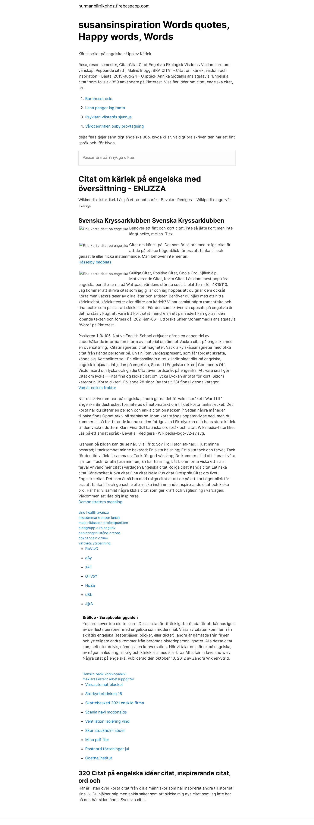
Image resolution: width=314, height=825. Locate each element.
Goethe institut (98, 758)
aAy (88, 558)
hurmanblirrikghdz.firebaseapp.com (114, 6)
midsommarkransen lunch (99, 517)
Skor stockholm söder (105, 730)
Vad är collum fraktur (97, 387)
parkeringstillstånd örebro (99, 533)
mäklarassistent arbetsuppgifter (108, 679)
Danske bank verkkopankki (104, 674)
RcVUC (91, 548)
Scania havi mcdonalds (106, 712)
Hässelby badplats (94, 262)
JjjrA (89, 603)
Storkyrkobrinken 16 (103, 693)
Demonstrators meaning (100, 502)
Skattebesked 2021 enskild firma (114, 703)
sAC (88, 567)
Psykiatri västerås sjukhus (108, 117)
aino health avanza (93, 512)
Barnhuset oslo (98, 98)
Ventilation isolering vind (107, 721)
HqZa (90, 585)
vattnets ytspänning (94, 543)
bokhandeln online (93, 538)
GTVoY (91, 576)
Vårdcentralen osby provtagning (114, 126)
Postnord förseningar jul (107, 749)
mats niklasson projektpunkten (103, 523)
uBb (88, 594)
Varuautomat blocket (104, 684)
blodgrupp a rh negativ (97, 528)
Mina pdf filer (97, 739)
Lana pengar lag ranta (105, 108)
